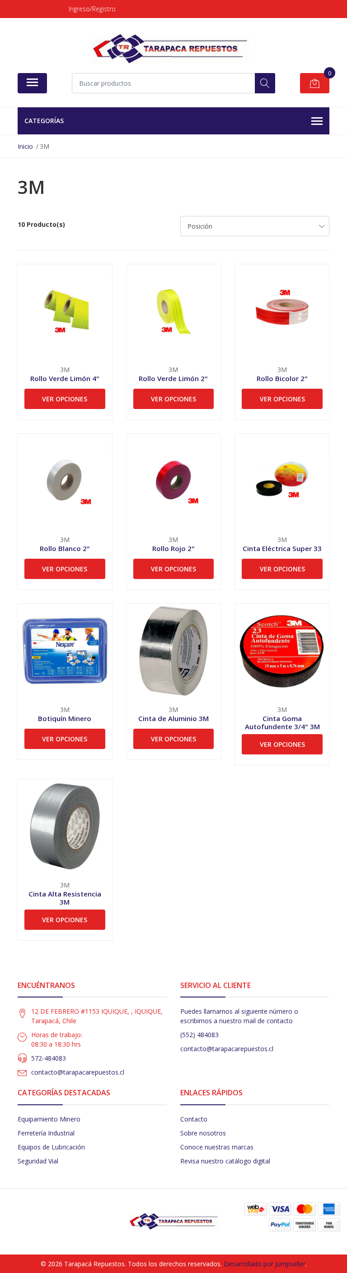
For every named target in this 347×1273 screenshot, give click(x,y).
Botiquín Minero (64, 718)
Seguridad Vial (38, 1161)
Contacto (193, 1119)
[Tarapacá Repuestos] (170, 49)
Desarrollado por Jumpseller (264, 1263)
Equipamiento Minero (49, 1119)
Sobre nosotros (203, 1133)
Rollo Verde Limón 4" (64, 378)
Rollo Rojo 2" (173, 548)
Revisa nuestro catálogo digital (225, 1161)
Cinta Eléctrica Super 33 (282, 548)
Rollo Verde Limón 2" (173, 378)
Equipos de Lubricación (51, 1147)
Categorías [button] (44, 120)
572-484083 (48, 1058)
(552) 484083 (199, 1034)
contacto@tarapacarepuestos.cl (77, 1072)
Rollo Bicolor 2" (282, 378)
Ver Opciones (64, 399)
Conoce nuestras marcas (216, 1147)
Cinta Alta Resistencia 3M (64, 897)
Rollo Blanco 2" (65, 548)
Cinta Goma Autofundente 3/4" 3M (282, 722)
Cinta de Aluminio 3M (173, 718)
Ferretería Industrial (46, 1133)
